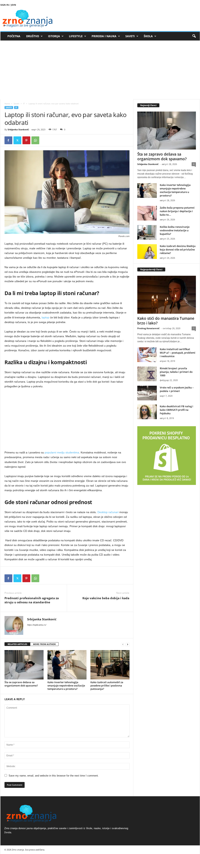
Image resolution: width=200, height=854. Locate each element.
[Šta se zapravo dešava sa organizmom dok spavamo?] (24, 664)
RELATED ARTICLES (17, 644)
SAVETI (130, 36)
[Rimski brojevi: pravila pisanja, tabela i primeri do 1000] (147, 374)
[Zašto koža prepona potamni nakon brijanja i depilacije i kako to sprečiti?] (147, 213)
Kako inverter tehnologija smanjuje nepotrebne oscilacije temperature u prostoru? (66, 685)
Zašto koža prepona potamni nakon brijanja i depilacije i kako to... (177, 211)
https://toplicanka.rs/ (36, 625)
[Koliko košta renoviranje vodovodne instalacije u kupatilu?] (147, 232)
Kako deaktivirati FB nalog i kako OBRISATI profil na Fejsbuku (176, 409)
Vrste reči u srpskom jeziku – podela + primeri (177, 389)
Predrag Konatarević (148, 328)
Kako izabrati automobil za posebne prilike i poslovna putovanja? (106, 685)
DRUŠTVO (32, 36)
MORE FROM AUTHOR (44, 644)
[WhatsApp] (35, 140)
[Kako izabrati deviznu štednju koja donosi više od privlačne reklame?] (147, 251)
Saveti (16, 103)
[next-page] (127, 644)
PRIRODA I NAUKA (104, 36)
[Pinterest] (26, 140)
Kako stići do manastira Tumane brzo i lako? (165, 321)
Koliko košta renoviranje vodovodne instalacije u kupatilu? (174, 230)
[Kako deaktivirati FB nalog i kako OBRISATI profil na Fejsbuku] (147, 411)
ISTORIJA (54, 36)
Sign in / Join (8, 4)
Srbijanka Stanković (18, 129)
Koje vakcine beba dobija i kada (105, 598)
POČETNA (13, 36)
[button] (194, 36)
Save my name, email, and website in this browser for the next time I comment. (54, 775)
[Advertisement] (100, 69)
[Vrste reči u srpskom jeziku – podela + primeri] (147, 393)
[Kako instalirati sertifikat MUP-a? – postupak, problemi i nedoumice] (147, 354)
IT (24, 103)
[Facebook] (8, 140)
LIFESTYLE (76, 36)
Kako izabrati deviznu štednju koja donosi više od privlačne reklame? (178, 249)
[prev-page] (123, 644)
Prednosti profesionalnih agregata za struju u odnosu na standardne (31, 600)
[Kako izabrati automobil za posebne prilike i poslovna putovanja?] (109, 664)
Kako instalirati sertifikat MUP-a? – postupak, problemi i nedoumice (177, 352)
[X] (17, 140)
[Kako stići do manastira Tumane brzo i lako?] (166, 295)
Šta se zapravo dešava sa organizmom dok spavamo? (21, 683)
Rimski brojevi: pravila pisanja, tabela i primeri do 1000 (176, 372)
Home (7, 103)
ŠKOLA (148, 36)
